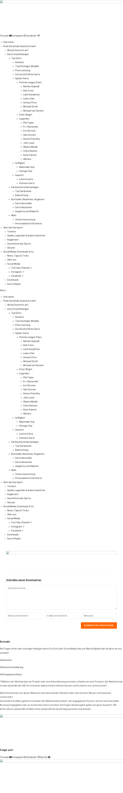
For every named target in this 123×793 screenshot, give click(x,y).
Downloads (13, 280)
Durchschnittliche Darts (27, 74)
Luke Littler (29, 98)
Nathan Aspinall (31, 86)
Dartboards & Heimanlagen (25, 187)
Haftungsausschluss (11, 674)
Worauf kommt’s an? (18, 50)
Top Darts (16, 58)
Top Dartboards (23, 191)
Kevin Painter (30, 155)
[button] (61, 290)
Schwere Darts (27, 183)
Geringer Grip (25, 171)
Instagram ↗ (17, 272)
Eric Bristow (29, 130)
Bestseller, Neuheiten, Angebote (27, 199)
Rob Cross (28, 90)
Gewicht (19, 175)
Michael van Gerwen (33, 110)
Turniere (11, 231)
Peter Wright (25, 114)
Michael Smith (30, 106)
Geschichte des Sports (19, 243)
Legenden (24, 118)
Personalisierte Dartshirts (28, 223)
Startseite (8, 42)
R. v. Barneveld (30, 126)
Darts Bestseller (23, 203)
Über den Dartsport (13, 227)
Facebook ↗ (17, 276)
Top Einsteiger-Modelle (27, 66)
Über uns (11, 259)
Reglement (13, 239)
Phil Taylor (28, 122)
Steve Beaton (30, 151)
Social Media (13, 264)
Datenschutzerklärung (11, 667)
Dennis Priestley (31, 139)
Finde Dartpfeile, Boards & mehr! (19, 46)
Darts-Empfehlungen (18, 54)
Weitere (27, 159)
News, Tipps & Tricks (18, 255)
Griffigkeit (20, 163)
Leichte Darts (26, 179)
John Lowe (28, 143)
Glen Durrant (29, 135)
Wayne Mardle (30, 147)
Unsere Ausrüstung (25, 219)
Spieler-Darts (22, 78)
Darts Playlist (14, 284)
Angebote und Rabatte (27, 211)
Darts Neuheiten (23, 207)
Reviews (19, 62)
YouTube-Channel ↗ (21, 268)
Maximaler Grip (26, 167)
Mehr (13, 215)
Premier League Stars (30, 82)
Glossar (11, 247)
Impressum (6, 660)
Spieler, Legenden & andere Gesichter (26, 235)
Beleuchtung (21, 195)
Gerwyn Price (30, 102)
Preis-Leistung (22, 70)
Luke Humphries (31, 94)
